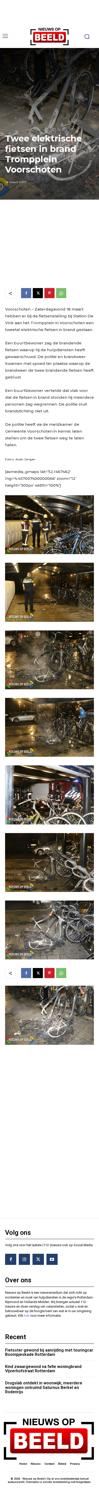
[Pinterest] (49, 293)
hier (26, 1315)
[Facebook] (26, 293)
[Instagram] (24, 1259)
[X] (38, 293)
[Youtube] (52, 1259)
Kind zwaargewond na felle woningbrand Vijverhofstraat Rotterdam (43, 1369)
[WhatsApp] (61, 293)
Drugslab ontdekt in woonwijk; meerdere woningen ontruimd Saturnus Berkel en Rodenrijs (43, 1387)
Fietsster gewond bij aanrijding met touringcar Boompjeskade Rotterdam (49, 1352)
